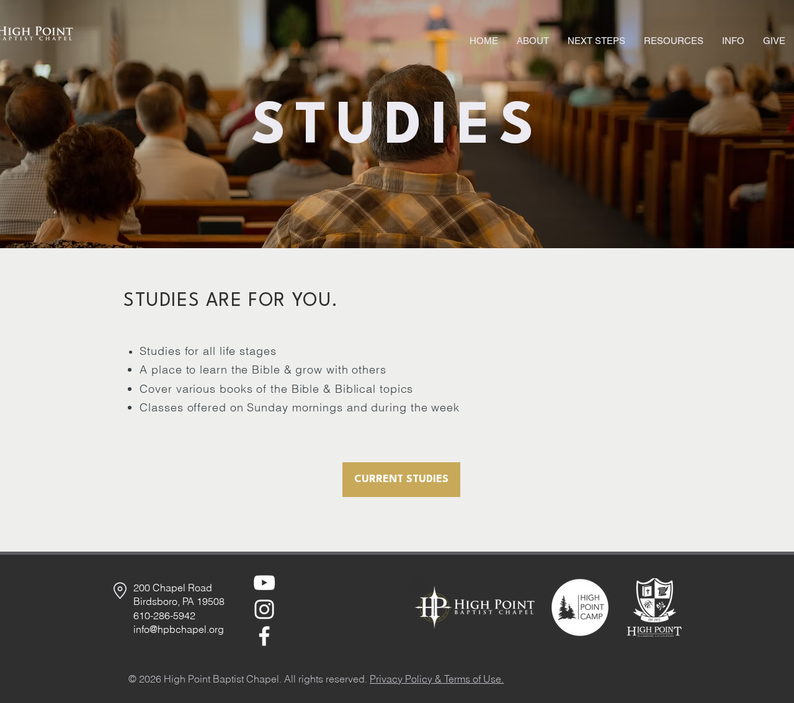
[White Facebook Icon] (264, 636)
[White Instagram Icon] (264, 609)
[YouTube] (264, 583)
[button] (532, 40)
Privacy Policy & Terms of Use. (437, 679)
